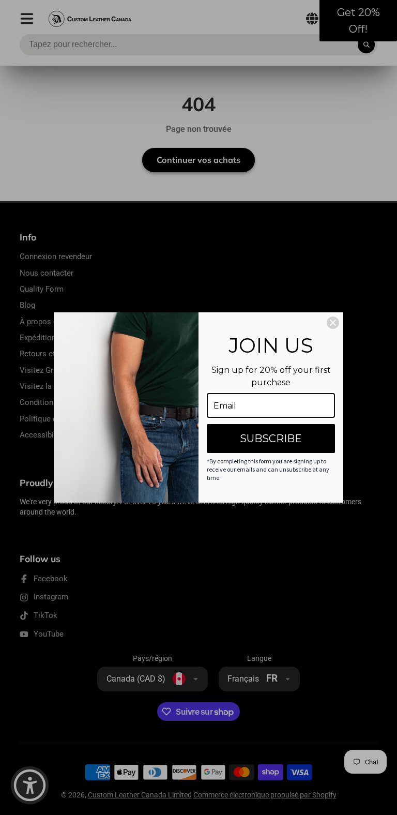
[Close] (333, 322)
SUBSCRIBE (271, 438)
